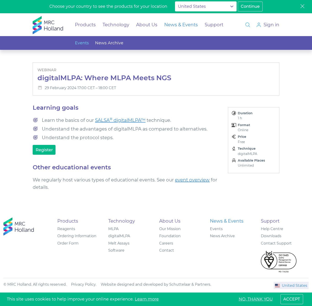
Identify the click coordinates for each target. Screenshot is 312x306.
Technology (116, 24)
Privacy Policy (83, 284)
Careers (166, 243)
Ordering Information (76, 236)
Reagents (66, 229)
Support (214, 24)
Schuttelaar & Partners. (190, 284)
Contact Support (276, 243)
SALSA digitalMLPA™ (120, 120)
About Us (146, 24)
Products (85, 24)
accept (291, 299)
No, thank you (256, 299)
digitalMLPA (119, 236)
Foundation (170, 236)
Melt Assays (119, 243)
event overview (192, 180)
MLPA (113, 229)
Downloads (271, 236)
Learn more (147, 299)
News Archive (109, 42)
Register (44, 149)
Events (82, 42)
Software (116, 250)
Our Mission (170, 229)
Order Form (68, 243)
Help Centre (272, 229)
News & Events (181, 24)
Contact (166, 250)
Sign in (271, 24)
